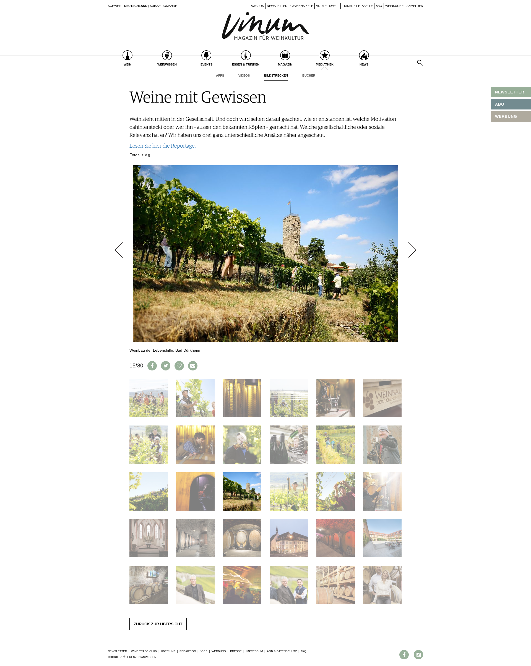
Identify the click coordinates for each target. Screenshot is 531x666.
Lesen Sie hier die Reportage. (162, 146)
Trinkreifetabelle (357, 5)
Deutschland (135, 5)
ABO (499, 104)
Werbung (219, 651)
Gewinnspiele (301, 5)
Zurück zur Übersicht (158, 624)
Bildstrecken (276, 75)
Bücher (308, 75)
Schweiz (115, 5)
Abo (379, 5)
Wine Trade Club (144, 651)
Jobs (203, 651)
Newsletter (277, 5)
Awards (257, 5)
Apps (220, 75)
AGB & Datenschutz (282, 651)
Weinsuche (394, 5)
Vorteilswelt (327, 5)
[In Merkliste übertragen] (179, 365)
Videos (244, 75)
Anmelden (415, 5)
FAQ (303, 651)
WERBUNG (506, 116)
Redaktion (187, 651)
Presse (236, 651)
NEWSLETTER (509, 92)
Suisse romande (163, 5)
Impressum (254, 651)
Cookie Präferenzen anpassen (132, 657)
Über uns (168, 651)
